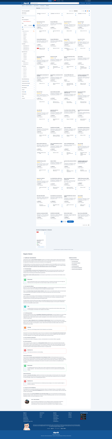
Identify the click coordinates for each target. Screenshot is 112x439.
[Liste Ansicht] (85, 10)
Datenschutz (42, 435)
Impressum (54, 435)
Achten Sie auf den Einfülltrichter (77, 269)
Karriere (41, 415)
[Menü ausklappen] (32, 5)
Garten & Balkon (36, 5)
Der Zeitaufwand (74, 264)
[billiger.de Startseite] (26, 3)
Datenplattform (25, 417)
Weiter (70, 221)
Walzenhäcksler (24, 12)
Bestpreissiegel (25, 418)
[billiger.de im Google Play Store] (84, 417)
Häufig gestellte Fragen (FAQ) (28, 421)
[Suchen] (78, 3)
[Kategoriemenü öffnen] (22, 3)
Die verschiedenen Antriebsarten (77, 267)
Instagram (69, 414)
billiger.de (23, 5)
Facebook (69, 415)
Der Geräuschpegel (75, 261)
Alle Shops (25, 415)
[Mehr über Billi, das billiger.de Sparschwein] (27, 426)
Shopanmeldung (55, 415)
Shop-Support (55, 417)
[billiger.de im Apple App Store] (84, 415)
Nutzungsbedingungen (59, 435)
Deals (54, 0)
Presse (41, 417)
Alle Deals (25, 414)
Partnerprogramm (56, 418)
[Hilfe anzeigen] (28, 81)
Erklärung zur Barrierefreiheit (67, 435)
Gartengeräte (42, 5)
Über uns (41, 414)
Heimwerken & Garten (29, 5)
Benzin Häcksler (24, 13)
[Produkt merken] (48, 14)
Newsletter (70, 417)
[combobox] (54, 3)
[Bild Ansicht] (89, 10)
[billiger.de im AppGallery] (84, 419)
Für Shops (55, 414)
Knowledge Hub (55, 421)
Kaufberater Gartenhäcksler (74, 259)
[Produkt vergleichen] (48, 15)
